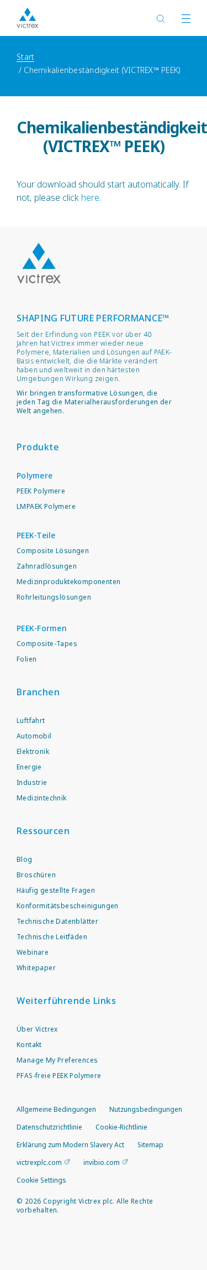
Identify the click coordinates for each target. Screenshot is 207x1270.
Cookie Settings (41, 1180)
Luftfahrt (31, 720)
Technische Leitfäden (52, 936)
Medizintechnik (42, 798)
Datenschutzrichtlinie (49, 1127)
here (90, 197)
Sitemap (150, 1144)
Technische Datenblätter (57, 921)
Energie (29, 767)
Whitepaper (36, 967)
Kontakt (29, 1044)
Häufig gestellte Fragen (56, 890)
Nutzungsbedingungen (145, 1109)
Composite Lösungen (53, 550)
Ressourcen (43, 831)
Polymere (34, 475)
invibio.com (101, 1162)
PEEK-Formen (42, 628)
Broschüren (36, 874)
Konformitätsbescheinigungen (68, 905)
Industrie (32, 782)
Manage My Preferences (57, 1060)
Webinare (33, 952)
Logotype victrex (28, 18)
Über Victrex (37, 1029)
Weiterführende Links (66, 1001)
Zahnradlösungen (47, 566)
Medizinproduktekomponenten (68, 581)
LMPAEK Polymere (46, 506)
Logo (39, 263)
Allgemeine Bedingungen (56, 1109)
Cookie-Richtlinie (121, 1127)
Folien (26, 659)
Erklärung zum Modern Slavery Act (70, 1144)
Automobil (34, 736)
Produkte (38, 447)
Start (25, 56)
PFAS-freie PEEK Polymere (59, 1075)
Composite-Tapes (47, 643)
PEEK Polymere (41, 491)
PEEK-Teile (36, 535)
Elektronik (33, 751)
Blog (25, 859)
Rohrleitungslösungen (54, 597)
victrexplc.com (39, 1162)
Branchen (38, 692)
